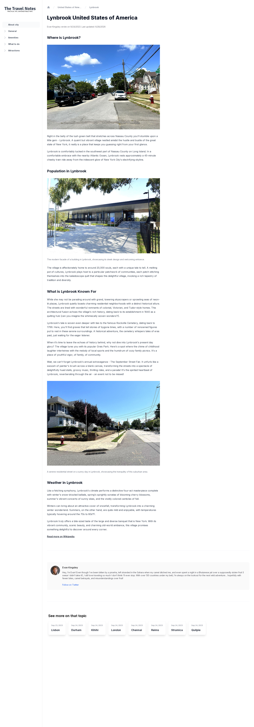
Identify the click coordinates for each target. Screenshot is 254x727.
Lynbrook (94, 7)
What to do (14, 44)
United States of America (70, 7)
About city (13, 24)
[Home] (48, 7)
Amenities (13, 37)
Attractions (14, 50)
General (12, 31)
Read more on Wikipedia (60, 536)
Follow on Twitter (70, 585)
